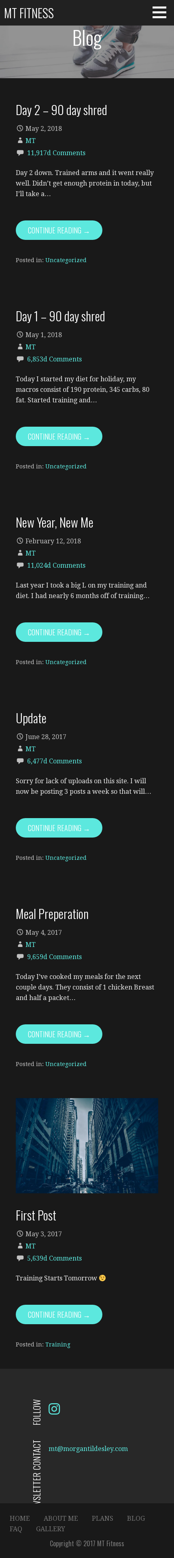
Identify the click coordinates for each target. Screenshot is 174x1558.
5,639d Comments (54, 1258)
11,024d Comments (56, 565)
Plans (102, 1518)
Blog (136, 1518)
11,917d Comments (56, 153)
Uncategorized (66, 260)
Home (20, 1518)
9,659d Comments (54, 957)
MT (30, 141)
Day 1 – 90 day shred (60, 315)
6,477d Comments (54, 761)
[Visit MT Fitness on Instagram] (54, 1411)
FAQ (16, 1529)
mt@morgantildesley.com (88, 1449)
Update (31, 717)
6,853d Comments (54, 359)
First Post (36, 1214)
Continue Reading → (59, 230)
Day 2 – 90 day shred (61, 109)
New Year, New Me (54, 522)
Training (57, 1344)
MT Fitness (29, 13)
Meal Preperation (52, 913)
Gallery (50, 1529)
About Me (61, 1518)
